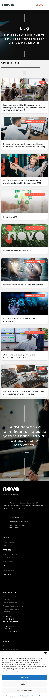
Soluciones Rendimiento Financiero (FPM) (10, 619)
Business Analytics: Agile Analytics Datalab (23, 285)
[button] (45, 653)
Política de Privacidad (27, 696)
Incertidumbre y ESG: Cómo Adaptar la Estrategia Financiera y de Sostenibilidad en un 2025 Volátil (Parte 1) (24, 107)
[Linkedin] (5, 584)
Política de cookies (12, 696)
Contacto (7, 574)
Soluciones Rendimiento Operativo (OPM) (10, 629)
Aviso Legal (39, 696)
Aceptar (24, 677)
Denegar (24, 684)
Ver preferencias (24, 690)
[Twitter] (9, 584)
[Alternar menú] (24, 5)
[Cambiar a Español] (40, 5)
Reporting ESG (10, 217)
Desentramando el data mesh (17, 251)
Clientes (7, 566)
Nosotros (7, 538)
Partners (7, 550)
